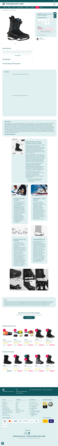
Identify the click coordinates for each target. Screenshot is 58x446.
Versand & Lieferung (6, 409)
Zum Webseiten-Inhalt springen (5, 0)
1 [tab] (15, 43)
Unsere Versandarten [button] (47, 417)
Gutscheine (18, 409)
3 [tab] (18, 43)
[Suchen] (54, 4)
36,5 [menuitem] (39, 20)
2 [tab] (16, 43)
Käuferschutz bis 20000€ (33, 1)
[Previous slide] (4, 28)
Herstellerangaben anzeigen (10, 134)
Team (17, 405)
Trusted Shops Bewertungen (11, 63)
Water (4, 7)
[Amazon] (4, 421)
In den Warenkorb (46, 31)
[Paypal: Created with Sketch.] (20, 421)
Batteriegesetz (5, 403)
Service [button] (3, 399)
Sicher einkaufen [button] (32, 399)
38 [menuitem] (45, 20)
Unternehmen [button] (18, 399)
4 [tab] (20, 43)
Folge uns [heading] (27, 430)
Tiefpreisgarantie (23, 1)
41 (42, 23)
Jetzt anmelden (29, 317)
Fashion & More (20, 7)
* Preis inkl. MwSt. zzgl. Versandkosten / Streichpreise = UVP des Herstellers (29, 438)
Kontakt (3, 405)
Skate (9, 7)
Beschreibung (6, 48)
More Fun (27, 7)
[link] (7, 337)
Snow (14, 7)
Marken (32, 7)
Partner (17, 408)
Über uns (17, 402)
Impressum (18, 412)
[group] (9, 390)
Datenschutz (4, 413)
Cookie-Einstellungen (6, 415)
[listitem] (34, 402)
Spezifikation (6, 59)
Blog (41, 7)
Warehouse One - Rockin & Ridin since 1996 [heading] (29, 436)
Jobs (16, 406)
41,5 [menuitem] (45, 23)
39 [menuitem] (48, 20)
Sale (37, 7)
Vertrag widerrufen (5, 408)
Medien (7, 72)
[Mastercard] (10, 421)
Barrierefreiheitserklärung (7, 412)
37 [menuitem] (42, 20)
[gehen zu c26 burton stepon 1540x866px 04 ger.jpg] (29, 279)
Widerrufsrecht (5, 406)
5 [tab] (21, 43)
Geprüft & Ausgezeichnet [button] (47, 399)
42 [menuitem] (48, 23)
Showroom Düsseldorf (20, 410)
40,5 (39, 23)
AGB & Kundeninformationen (7, 410)
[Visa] (15, 421)
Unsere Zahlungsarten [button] (6, 417)
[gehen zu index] (15, 4)
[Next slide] (32, 28)
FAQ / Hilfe (4, 402)
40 (51, 20)
